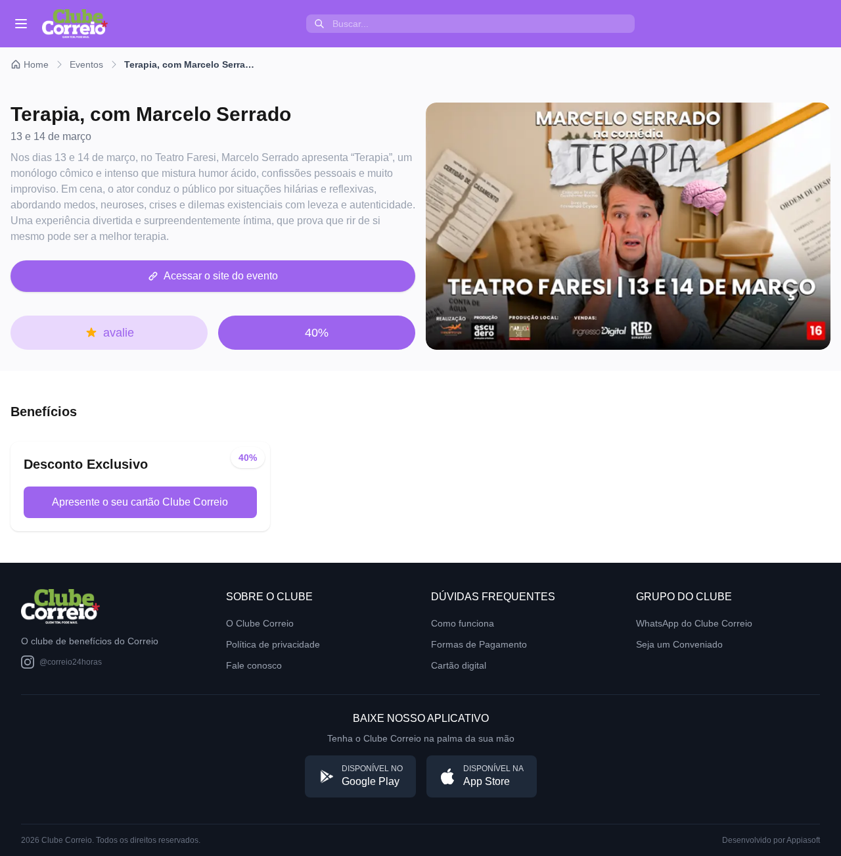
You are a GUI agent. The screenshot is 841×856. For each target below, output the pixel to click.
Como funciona (462, 623)
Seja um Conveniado (679, 644)
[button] (213, 276)
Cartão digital (458, 665)
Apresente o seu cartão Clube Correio (140, 502)
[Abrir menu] (21, 23)
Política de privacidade (273, 644)
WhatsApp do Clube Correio (694, 623)
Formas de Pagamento (479, 644)
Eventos (86, 64)
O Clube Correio (260, 623)
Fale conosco (254, 665)
